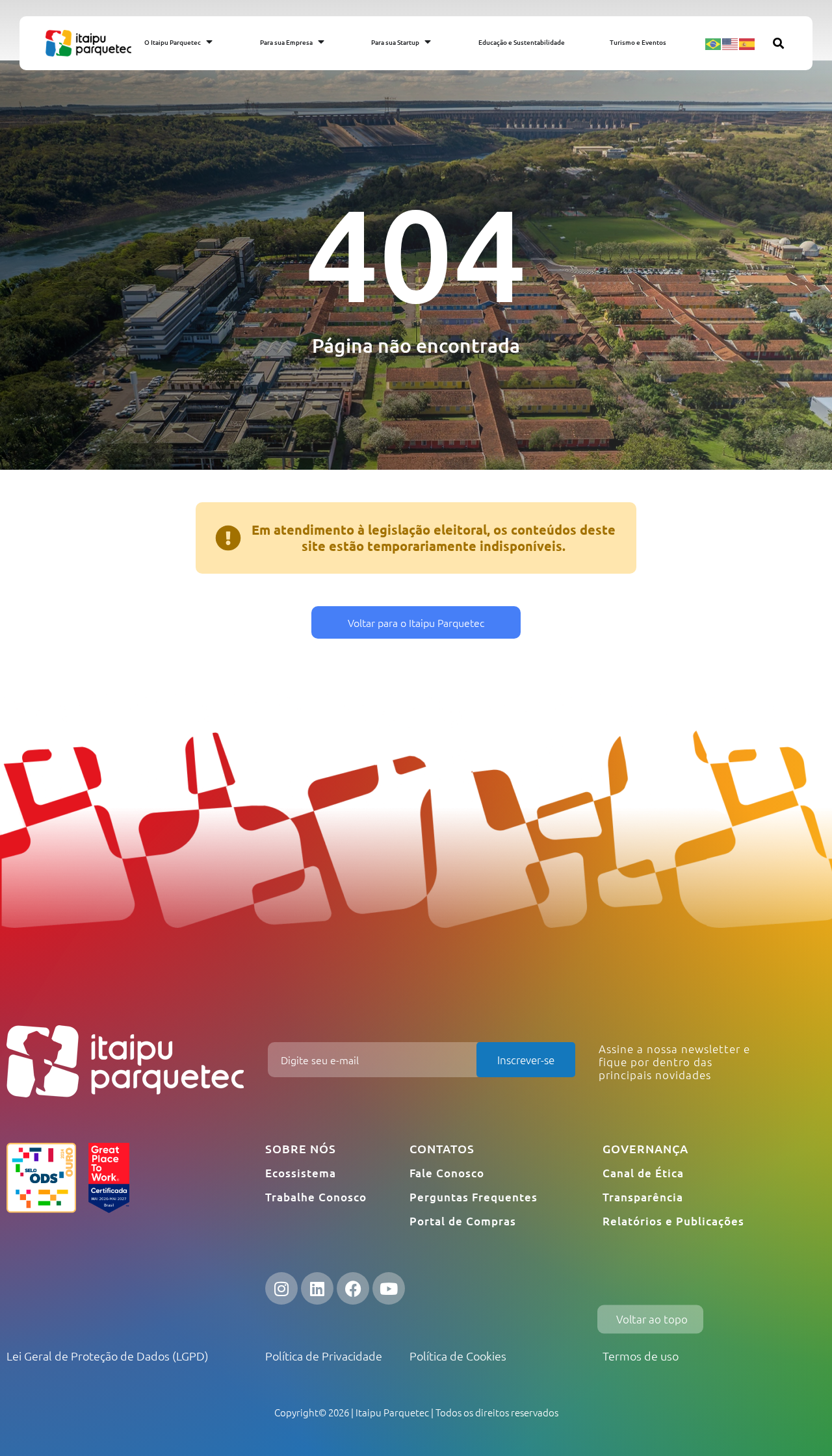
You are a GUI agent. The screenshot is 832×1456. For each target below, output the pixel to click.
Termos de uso (641, 1355)
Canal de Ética (643, 1173)
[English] (730, 43)
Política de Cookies (458, 1355)
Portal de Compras (463, 1221)
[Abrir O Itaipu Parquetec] (209, 41)
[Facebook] (353, 1288)
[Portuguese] (713, 43)
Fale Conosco (447, 1173)
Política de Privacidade (323, 1355)
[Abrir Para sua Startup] (427, 41)
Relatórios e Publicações (673, 1221)
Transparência (643, 1197)
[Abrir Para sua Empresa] (321, 41)
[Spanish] (747, 43)
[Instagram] (281, 1288)
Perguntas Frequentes (474, 1197)
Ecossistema (300, 1173)
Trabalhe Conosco (316, 1197)
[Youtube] (388, 1288)
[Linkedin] (317, 1288)
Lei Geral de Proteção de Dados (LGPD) (107, 1355)
